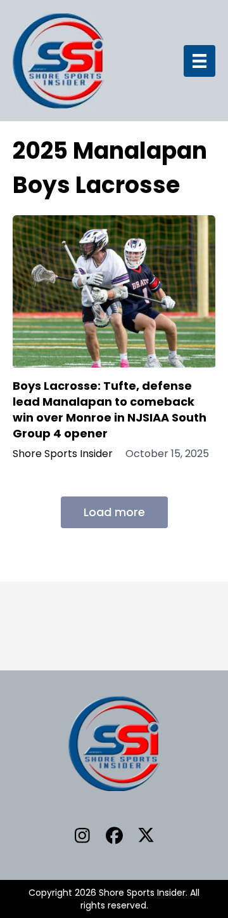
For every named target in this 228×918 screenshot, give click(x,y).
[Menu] (199, 61)
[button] (82, 835)
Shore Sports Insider (63, 454)
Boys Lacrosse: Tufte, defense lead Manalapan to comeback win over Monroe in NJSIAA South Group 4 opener (109, 410)
